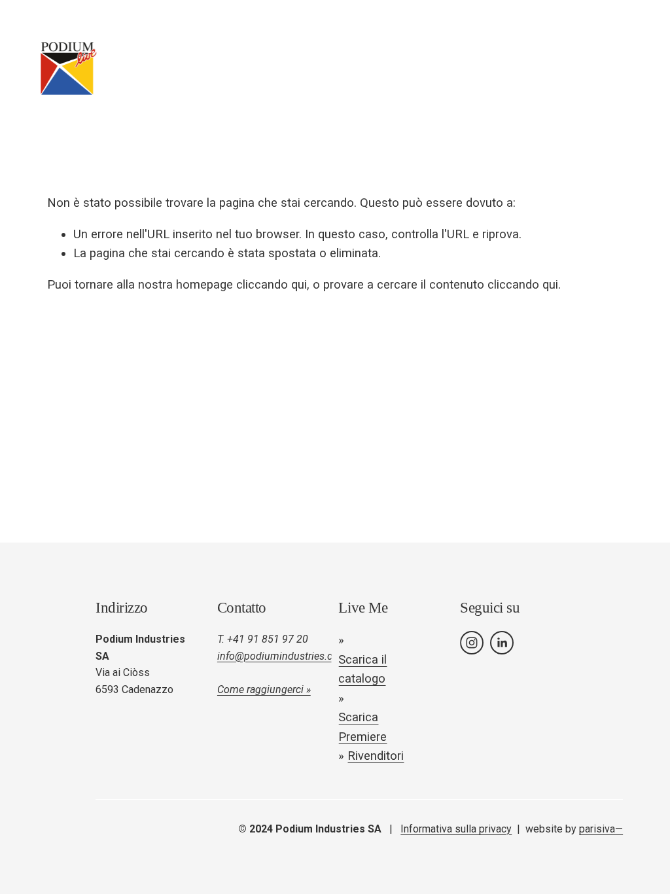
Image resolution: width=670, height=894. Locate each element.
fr (571, 68)
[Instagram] (472, 642)
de (547, 68)
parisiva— (601, 829)
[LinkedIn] (502, 642)
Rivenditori (375, 756)
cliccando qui (271, 284)
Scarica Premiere (362, 727)
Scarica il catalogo (362, 670)
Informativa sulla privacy (456, 829)
